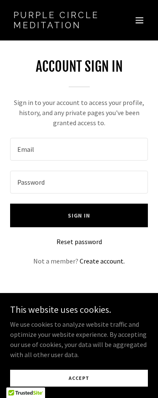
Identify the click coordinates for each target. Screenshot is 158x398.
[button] (139, 20)
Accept (79, 378)
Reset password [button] (79, 241)
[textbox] (79, 149)
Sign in (79, 215)
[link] (58, 26)
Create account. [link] (102, 261)
